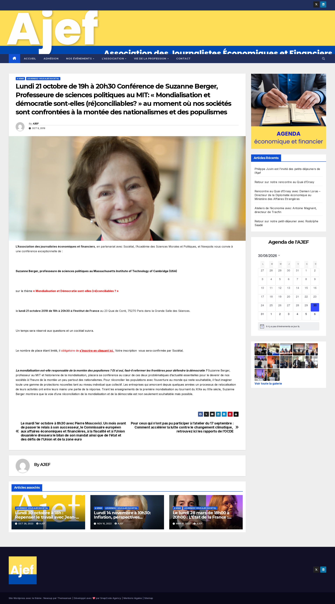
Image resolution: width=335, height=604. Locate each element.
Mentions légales (133, 598)
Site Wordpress (17, 598)
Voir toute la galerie (268, 383)
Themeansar (64, 598)
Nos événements (79, 58)
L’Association (113, 58)
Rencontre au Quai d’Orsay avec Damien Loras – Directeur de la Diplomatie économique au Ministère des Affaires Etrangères (288, 195)
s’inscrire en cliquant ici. (97, 350)
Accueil (30, 58)
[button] (323, 58)
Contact (183, 58)
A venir (20, 79)
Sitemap (148, 598)
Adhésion (51, 58)
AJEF (36, 123)
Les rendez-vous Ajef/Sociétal (43, 79)
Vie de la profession (150, 58)
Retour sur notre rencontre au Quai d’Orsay (284, 182)
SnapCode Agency (110, 598)
